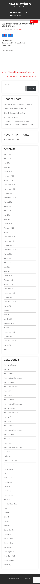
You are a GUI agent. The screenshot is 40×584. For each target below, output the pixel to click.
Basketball (7, 456)
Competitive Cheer (10, 460)
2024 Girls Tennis (10, 408)
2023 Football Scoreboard (13, 378)
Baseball (7, 452)
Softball (7, 526)
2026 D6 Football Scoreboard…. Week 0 (18, 104)
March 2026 (8, 172)
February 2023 (9, 323)
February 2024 (9, 280)
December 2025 (9, 185)
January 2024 (8, 284)
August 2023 (8, 306)
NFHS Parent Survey (11, 117)
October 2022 (8, 336)
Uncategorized (9, 552)
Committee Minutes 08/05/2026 (15, 109)
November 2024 (9, 241)
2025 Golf (7, 439)
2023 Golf (7, 391)
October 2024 (8, 245)
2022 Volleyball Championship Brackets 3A (22, 77)
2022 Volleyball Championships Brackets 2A (18, 72)
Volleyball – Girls (9, 556)
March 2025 (8, 224)
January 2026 (8, 180)
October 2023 (8, 297)
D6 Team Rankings (16, 16)
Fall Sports (7, 491)
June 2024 (7, 263)
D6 (5, 473)
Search (6, 84)
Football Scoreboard (11, 504)
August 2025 (8, 202)
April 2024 (7, 271)
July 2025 (7, 206)
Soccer (6, 521)
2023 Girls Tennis (10, 382)
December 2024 (9, 237)
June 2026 (7, 159)
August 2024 (8, 254)
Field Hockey (8, 495)
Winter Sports (9, 560)
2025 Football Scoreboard (13, 430)
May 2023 (7, 310)
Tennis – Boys (8, 539)
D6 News (7, 486)
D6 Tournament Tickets (18, 12)
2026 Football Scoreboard (13, 447)
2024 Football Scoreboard (13, 404)
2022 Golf (7, 369)
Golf (5, 508)
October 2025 (8, 193)
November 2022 (9, 332)
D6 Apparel (8, 478)
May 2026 (7, 163)
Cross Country (9, 469)
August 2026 (8, 154)
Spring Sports (9, 530)
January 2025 (8, 232)
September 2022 (10, 341)
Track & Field (8, 547)
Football (7, 499)
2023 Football (9, 374)
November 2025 (9, 189)
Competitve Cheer (10, 465)
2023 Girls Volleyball (11, 387)
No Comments (18, 29)
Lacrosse (7, 513)
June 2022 (7, 349)
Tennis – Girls (8, 543)
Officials (6, 517)
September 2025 (10, 198)
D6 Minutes (8, 482)
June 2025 (7, 211)
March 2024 (8, 276)
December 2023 (9, 289)
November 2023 (9, 293)
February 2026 (9, 176)
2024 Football (9, 400)
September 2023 (10, 302)
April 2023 (7, 315)
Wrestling (7, 565)
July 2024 (7, 258)
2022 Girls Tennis (10, 365)
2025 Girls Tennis (10, 434)
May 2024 (7, 267)
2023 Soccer (8, 395)
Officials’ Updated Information (14, 113)
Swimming (7, 534)
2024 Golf (7, 417)
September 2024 (10, 250)
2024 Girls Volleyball (11, 413)
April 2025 (7, 219)
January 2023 (8, 328)
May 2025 (7, 215)
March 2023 (8, 319)
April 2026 (7, 167)
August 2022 (8, 345)
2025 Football (9, 426)
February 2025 (9, 228)
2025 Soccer (8, 443)
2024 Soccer (8, 421)
